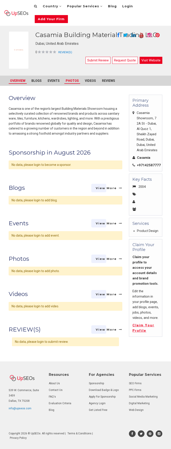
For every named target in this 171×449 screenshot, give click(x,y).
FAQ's (52, 396)
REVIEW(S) (65, 52)
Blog (112, 6)
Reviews (108, 80)
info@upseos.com (20, 408)
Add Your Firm (51, 19)
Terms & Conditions (79, 433)
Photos (72, 80)
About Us (54, 383)
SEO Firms (135, 383)
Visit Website (151, 60)
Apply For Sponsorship (102, 396)
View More (106, 188)
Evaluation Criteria (60, 403)
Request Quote (125, 60)
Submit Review (98, 60)
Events (54, 80)
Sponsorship (96, 383)
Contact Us (56, 390)
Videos (90, 80)
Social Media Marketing (143, 396)
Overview (17, 80)
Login (127, 6)
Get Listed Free (98, 410)
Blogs (36, 80)
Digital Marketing (139, 403)
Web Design (136, 410)
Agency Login (97, 403)
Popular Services (83, 6)
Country (51, 6)
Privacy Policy (18, 437)
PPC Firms (135, 390)
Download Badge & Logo (104, 390)
